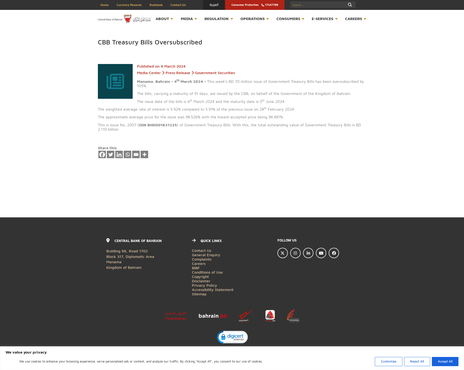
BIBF (196, 267)
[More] (144, 154)
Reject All (417, 361)
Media (187, 18)
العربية (214, 4)
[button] (232, 337)
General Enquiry (206, 254)
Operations (252, 18)
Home (105, 5)
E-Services (322, 18)
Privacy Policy (204, 285)
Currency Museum (129, 5)
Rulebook (156, 5)
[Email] (136, 154)
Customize (388, 361)
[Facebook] (102, 154)
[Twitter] (111, 154)
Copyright (200, 276)
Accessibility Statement (212, 289)
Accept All (445, 361)
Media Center (149, 72)
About (162, 18)
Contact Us (178, 5)
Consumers (288, 18)
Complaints (201, 259)
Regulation (216, 18)
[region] (232, 358)
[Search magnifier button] (350, 4)
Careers (353, 18)
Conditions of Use (207, 272)
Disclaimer (201, 280)
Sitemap (199, 294)
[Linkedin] (119, 154)
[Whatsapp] (127, 154)
